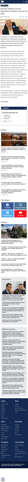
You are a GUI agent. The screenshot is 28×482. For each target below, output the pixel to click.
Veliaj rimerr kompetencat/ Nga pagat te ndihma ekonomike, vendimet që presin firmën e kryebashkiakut (13, 348)
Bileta (16, 447)
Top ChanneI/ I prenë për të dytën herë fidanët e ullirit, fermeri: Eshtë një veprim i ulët (13, 264)
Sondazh (5, 108)
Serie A (2, 434)
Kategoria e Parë (5, 428)
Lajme (3, 401)
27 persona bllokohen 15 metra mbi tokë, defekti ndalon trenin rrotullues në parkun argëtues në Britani (12, 168)
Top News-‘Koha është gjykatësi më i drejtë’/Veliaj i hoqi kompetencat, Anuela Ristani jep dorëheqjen (12, 242)
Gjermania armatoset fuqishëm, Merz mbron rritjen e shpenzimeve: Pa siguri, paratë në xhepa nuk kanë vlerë (13, 316)
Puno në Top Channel (20, 451)
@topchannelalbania (20, 208)
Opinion (17, 404)
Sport (3, 422)
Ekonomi (3, 412)
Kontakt (17, 449)
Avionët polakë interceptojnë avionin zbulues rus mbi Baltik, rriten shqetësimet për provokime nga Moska (13, 192)
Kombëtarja (3, 424)
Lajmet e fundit (4, 404)
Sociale (2, 414)
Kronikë (2, 408)
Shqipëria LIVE (4, 449)
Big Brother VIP (4, 445)
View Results (10, 121)
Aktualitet (3, 410)
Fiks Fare (3, 451)
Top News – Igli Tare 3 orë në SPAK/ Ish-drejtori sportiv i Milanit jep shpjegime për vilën (14, 254)
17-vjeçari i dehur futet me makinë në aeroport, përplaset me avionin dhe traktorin (13, 184)
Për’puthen (3, 447)
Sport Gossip (4, 438)
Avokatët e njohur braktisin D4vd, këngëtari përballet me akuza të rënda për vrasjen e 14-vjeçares (13, 150)
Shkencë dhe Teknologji (20, 410)
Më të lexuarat (9, 329)
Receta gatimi (18, 434)
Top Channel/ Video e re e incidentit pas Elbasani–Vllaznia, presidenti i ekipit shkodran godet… (13, 271)
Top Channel (7, 208)
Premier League (4, 430)
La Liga (2, 432)
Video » (5, 222)
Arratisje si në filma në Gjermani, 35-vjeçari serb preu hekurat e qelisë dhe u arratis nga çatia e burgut (13, 159)
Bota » (4, 130)
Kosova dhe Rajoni (19, 408)
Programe (4, 442)
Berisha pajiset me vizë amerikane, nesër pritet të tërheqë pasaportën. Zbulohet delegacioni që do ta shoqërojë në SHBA (13, 374)
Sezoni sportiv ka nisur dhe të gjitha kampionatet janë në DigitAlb (12, 320)
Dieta (16, 432)
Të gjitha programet (5, 455)
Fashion (17, 428)
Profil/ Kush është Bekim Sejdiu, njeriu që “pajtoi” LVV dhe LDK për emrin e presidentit (13, 304)
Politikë (2, 406)
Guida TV (3, 457)
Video (2, 416)
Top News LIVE (4, 418)
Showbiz (17, 424)
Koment (17, 406)
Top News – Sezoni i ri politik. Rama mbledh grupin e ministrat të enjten (13, 259)
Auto (16, 412)
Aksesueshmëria (19, 456)
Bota (2, 5)
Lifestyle (17, 426)
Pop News (18, 422)
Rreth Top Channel (19, 445)
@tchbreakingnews (7, 215)
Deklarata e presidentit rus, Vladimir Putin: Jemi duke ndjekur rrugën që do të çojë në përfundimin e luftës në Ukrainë (13, 392)
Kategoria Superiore (5, 426)
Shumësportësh (4, 436)
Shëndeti (17, 430)
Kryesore (7, 279)
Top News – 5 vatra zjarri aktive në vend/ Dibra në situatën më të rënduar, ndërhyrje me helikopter (14, 248)
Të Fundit (6, 5)
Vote (5, 121)
